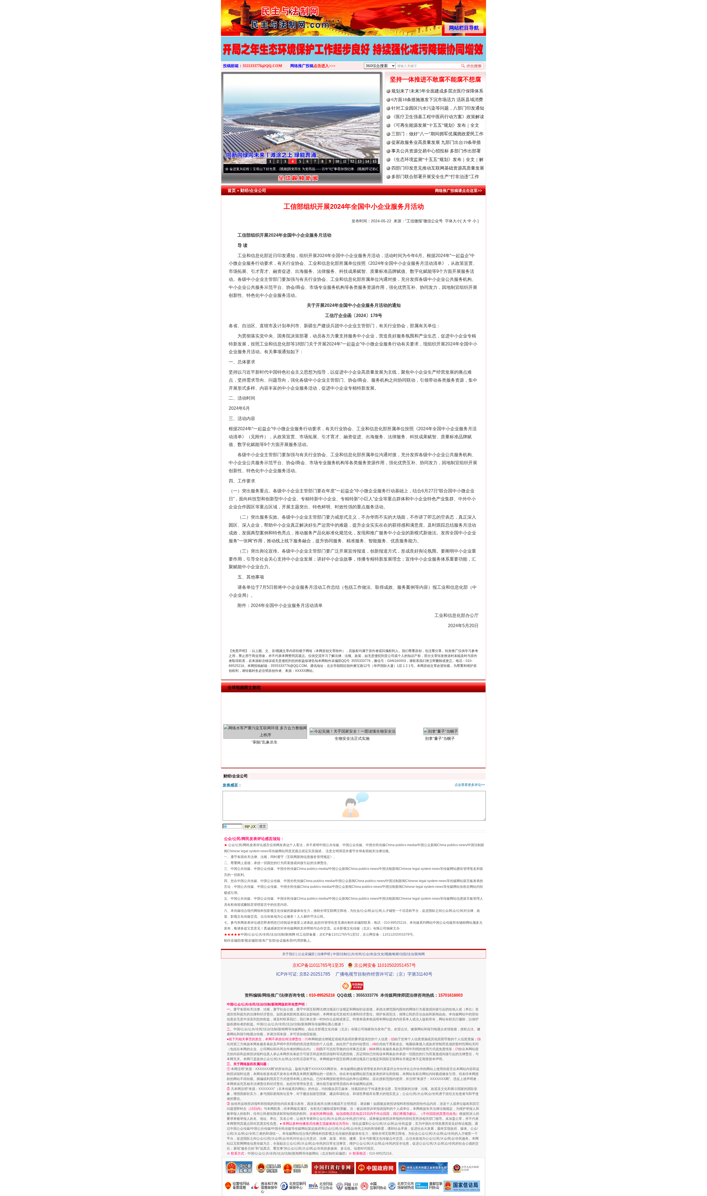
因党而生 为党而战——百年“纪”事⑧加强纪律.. (281, 169)
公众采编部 (306, 954)
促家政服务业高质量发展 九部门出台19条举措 (436, 142)
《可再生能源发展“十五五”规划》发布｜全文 (435, 125)
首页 (232, 190)
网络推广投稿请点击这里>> (458, 190)
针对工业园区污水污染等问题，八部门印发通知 (437, 108)
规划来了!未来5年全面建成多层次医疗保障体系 (437, 91)
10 (337, 161)
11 (345, 161)
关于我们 (289, 954)
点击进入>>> (324, 66)
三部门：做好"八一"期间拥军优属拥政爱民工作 (437, 133)
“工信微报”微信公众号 (424, 221)
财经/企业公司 (253, 190)
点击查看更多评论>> (470, 785)
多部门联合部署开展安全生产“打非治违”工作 (435, 176)
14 (367, 161)
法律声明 (323, 954)
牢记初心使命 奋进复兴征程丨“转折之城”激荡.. (359, 169)
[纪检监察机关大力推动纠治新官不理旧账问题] (353, 55)
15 (374, 161)
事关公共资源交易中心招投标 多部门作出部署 (436, 151)
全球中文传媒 (266, 16)
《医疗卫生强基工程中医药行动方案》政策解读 (437, 116)
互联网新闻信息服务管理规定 (308, 857)
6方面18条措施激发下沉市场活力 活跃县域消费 (437, 99)
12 (352, 161)
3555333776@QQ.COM (262, 66)
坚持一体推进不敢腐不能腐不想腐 (435, 79)
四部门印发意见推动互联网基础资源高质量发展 (437, 168)
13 (360, 161)
